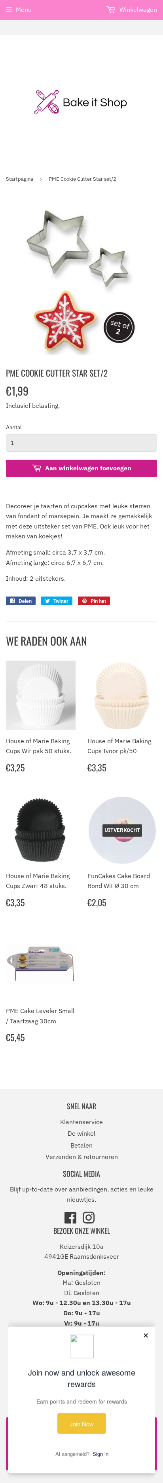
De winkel (81, 1133)
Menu (24, 9)
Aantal (14, 427)
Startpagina (19, 179)
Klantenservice (81, 1122)
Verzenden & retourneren (81, 1157)
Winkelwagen (137, 9)
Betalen (81, 1145)
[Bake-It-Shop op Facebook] (70, 1220)
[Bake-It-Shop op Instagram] (88, 1220)
